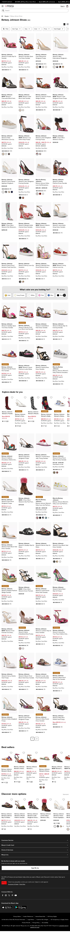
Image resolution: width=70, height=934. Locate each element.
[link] (9, 62)
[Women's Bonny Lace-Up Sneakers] (26, 251)
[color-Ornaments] (37, 154)
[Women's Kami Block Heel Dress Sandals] (9, 531)
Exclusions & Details (13, 884)
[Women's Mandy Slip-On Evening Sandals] (60, 312)
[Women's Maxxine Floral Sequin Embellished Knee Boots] (34, 403)
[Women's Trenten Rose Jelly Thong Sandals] (43, 442)
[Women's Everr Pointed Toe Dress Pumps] (9, 617)
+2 (48, 517)
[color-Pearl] (43, 194)
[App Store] (6, 907)
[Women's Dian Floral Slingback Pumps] (21, 403)
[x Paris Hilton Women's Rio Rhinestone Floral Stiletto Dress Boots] (9, 211)
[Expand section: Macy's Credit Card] (35, 845)
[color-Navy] (40, 67)
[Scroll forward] (64, 295)
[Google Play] (21, 907)
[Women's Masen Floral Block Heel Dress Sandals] (26, 662)
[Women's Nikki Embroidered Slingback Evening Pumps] (60, 42)
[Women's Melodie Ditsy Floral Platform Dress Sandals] (43, 251)
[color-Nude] (20, 110)
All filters (62, 289)
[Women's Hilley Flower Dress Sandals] (43, 703)
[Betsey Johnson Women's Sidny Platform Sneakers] (60, 353)
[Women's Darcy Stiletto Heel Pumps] (9, 662)
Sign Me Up (35, 868)
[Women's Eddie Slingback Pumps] (9, 703)
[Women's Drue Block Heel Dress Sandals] (60, 531)
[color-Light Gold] (37, 67)
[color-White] (6, 154)
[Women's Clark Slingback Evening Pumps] (43, 123)
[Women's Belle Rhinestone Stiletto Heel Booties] (47, 403)
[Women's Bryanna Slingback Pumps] (26, 442)
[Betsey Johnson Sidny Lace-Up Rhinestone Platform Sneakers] (43, 167)
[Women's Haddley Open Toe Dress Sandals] (9, 312)
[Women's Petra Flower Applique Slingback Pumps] (9, 167)
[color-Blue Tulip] (46, 518)
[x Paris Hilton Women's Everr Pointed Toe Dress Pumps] (26, 575)
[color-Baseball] (37, 518)
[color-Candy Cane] (40, 154)
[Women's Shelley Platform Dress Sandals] (60, 167)
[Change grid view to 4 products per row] (64, 24)
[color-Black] (60, 67)
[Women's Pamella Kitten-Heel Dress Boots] (8, 403)
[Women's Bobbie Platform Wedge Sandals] (9, 575)
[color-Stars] (43, 518)
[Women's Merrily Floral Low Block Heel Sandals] (26, 312)
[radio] (37, 66)
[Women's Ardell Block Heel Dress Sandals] (43, 312)
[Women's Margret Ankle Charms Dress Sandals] (26, 211)
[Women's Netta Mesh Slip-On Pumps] (60, 575)
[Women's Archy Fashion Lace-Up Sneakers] (60, 251)
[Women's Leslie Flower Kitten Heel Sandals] (43, 575)
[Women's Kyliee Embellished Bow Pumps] (26, 617)
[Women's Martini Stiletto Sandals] (43, 211)
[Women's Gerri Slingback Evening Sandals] (26, 167)
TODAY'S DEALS (7, 2)
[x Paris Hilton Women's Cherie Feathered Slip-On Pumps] (60, 123)
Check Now (22, 884)
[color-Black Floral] (20, 198)
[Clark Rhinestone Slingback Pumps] (43, 42)
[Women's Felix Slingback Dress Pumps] (60, 82)
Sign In (63, 6)
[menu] (2, 6)
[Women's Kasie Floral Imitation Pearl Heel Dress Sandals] (9, 251)
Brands (7, 16)
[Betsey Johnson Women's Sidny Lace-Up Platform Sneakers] (43, 486)
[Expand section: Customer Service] (35, 840)
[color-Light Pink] (57, 472)
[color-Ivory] (46, 67)
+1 (63, 826)
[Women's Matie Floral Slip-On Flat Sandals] (60, 403)
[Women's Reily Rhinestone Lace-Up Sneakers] (9, 123)
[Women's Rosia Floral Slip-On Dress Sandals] (60, 442)
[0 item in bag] (67, 6)
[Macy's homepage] (2, 16)
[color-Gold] (9, 192)
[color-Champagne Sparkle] (20, 648)
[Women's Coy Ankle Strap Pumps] (26, 123)
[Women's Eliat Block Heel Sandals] (26, 82)
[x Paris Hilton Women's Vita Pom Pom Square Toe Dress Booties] (26, 486)
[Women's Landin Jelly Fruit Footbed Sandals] (43, 662)
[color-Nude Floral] (23, 198)
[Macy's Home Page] (9, 6)
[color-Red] (40, 194)
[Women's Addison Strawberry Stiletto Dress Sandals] (9, 442)
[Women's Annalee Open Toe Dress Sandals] (26, 42)
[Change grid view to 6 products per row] (68, 24)
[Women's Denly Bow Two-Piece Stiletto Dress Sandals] (60, 617)
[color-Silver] (43, 67)
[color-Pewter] (9, 154)
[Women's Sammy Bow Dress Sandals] (43, 353)
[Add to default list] (12, 397)
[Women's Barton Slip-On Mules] (43, 531)
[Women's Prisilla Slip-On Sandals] (9, 42)
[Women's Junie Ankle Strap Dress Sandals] (60, 211)
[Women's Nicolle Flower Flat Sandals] (9, 353)
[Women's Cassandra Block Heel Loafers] (9, 82)
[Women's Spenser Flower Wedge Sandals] (43, 82)
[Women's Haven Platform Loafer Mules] (26, 353)
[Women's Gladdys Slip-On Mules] (26, 531)
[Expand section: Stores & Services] (35, 850)
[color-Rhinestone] (37, 194)
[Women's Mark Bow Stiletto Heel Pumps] (60, 703)
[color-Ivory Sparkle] (23, 648)
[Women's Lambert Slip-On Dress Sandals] (43, 617)
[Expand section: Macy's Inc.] (35, 854)
